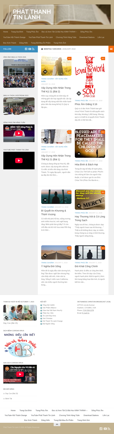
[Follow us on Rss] (33, 49)
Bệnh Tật (8, 399)
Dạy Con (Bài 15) (10, 323)
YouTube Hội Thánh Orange (14, 37)
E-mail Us (85, 313)
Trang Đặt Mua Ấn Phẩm (40, 43)
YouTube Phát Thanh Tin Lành (41, 37)
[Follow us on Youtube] (29, 49)
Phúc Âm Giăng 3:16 (86, 104)
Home (5, 32)
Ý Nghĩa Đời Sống (51, 266)
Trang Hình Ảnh (60, 43)
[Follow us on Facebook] (26, 49)
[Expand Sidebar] (111, 49)
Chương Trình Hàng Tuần (66, 37)
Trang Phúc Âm (32, 32)
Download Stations (87, 37)
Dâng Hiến (23, 43)
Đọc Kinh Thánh (9, 43)
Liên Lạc (101, 37)
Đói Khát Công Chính (86, 266)
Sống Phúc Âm (86, 32)
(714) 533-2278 (88, 310)
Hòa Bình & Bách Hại (86, 164)
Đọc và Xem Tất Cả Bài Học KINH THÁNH (58, 32)
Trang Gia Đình (17, 32)
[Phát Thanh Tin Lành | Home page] (57, 14)
